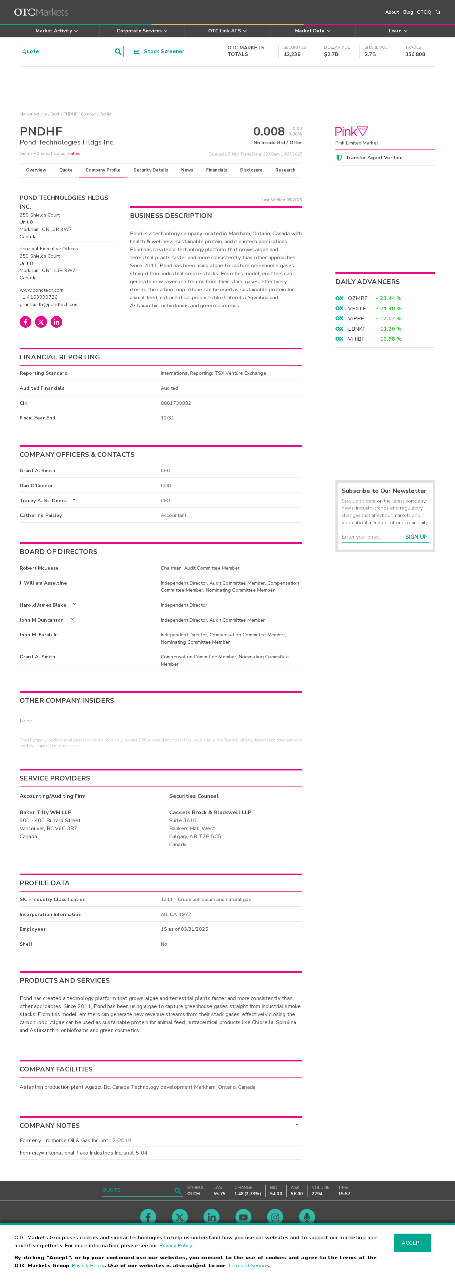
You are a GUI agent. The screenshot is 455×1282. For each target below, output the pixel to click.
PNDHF (71, 114)
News (187, 170)
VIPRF (356, 318)
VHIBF (356, 339)
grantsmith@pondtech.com (49, 304)
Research (285, 170)
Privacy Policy (175, 1245)
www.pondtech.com (41, 290)
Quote (66, 170)
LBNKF (356, 329)
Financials (216, 170)
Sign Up (416, 537)
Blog (408, 12)
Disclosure (251, 170)
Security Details (151, 170)
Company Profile (103, 170)
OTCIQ (424, 12)
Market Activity (33, 114)
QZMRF (357, 298)
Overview (36, 170)
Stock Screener (162, 51)
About (392, 12)
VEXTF (357, 308)
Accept (412, 1243)
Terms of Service (248, 1265)
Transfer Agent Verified (374, 157)
